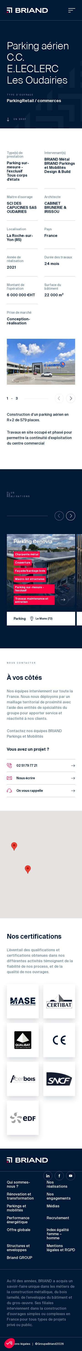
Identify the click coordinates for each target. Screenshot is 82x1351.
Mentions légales (18, 1344)
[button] (28, 870)
